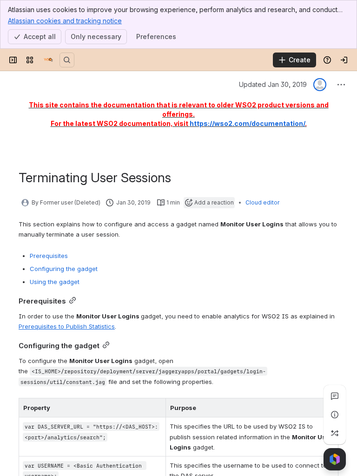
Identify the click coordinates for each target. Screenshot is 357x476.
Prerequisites (49, 255)
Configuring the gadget (64, 268)
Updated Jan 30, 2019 (273, 84)
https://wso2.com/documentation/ (247, 123)
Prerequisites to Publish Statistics (67, 326)
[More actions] (341, 84)
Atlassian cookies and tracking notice (65, 21)
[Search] (67, 60)
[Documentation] (48, 60)
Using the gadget (54, 281)
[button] (156, 407)
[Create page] (334, 433)
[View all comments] (334, 396)
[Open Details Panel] (334, 414)
